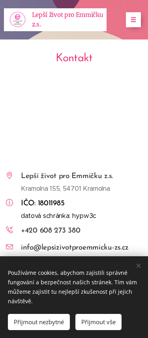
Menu (133, 19)
